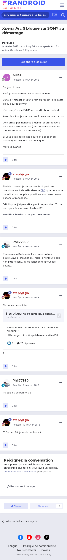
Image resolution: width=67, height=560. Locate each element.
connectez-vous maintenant (20, 471)
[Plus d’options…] (60, 77)
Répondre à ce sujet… (24, 486)
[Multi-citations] (5, 159)
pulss (10, 42)
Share (17, 506)
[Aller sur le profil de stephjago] (6, 176)
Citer (14, 159)
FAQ (43, 190)
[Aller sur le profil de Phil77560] (6, 244)
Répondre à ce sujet (33, 61)
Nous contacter (26, 550)
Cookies (45, 550)
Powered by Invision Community (33, 554)
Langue (13, 546)
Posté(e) (26, 79)
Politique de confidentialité (39, 546)
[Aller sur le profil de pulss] (6, 77)
